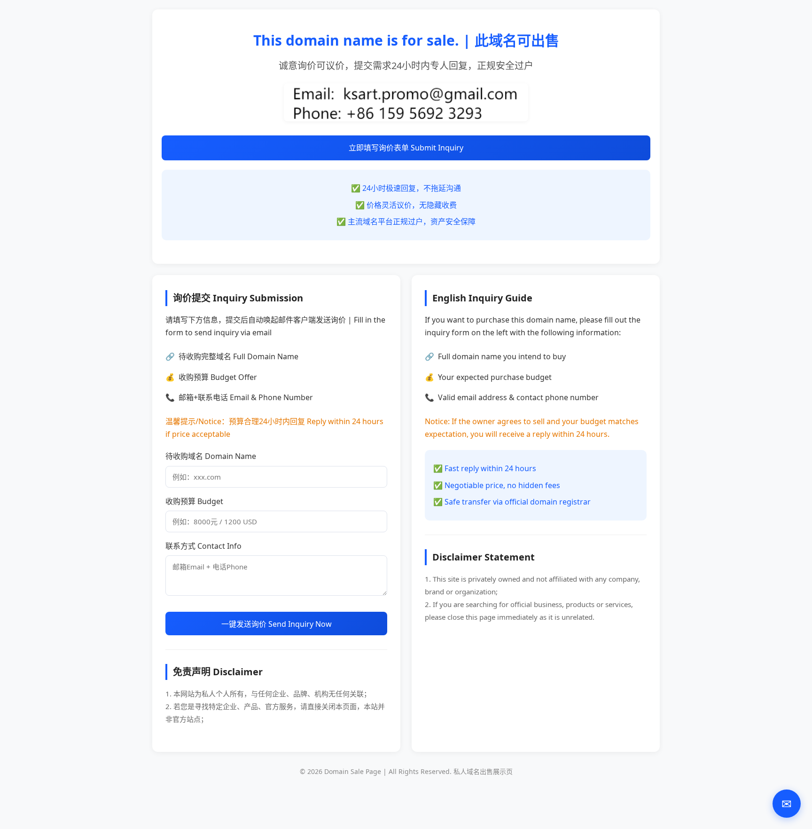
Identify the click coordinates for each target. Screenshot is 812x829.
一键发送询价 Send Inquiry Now (276, 624)
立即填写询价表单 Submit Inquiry (406, 147)
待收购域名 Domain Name (210, 456)
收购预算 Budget (194, 501)
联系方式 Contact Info (203, 546)
